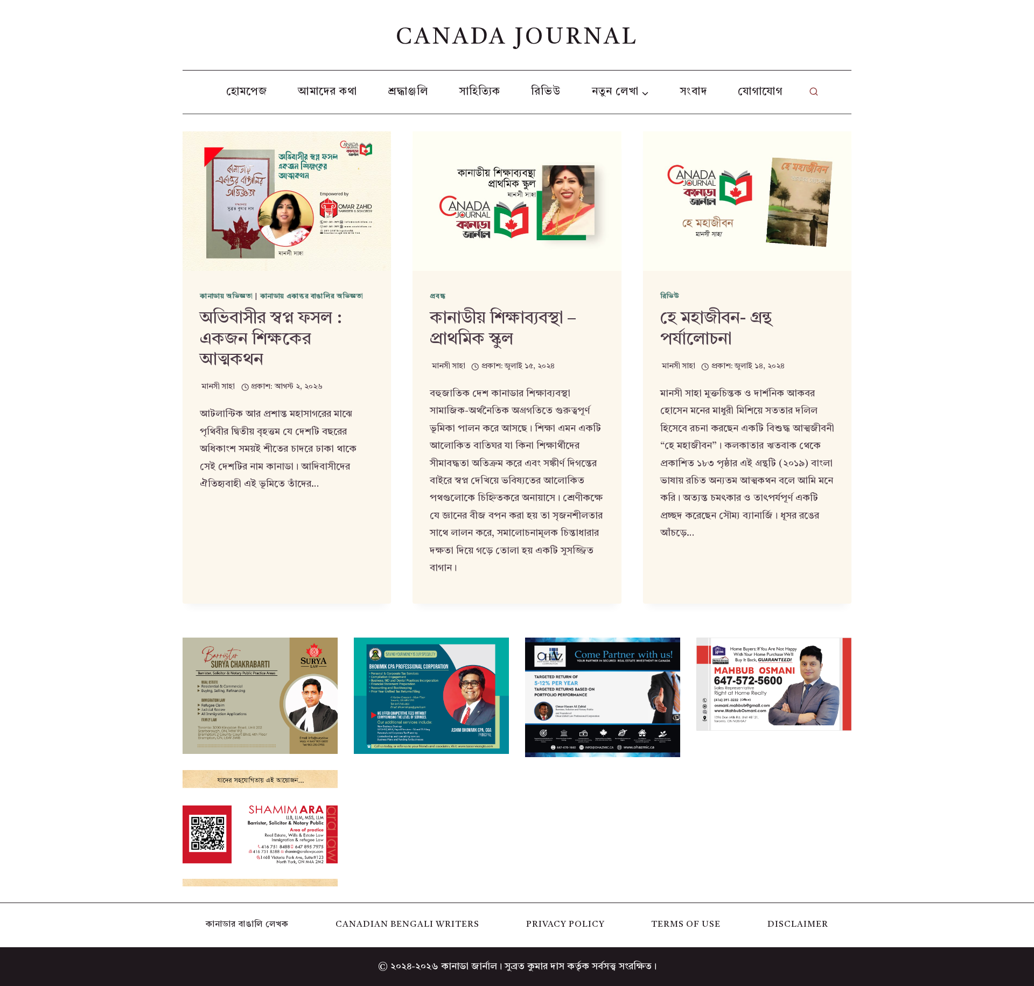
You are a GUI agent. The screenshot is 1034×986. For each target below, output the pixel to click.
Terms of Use (686, 924)
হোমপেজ (246, 92)
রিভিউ (546, 92)
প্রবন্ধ (437, 296)
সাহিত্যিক (479, 92)
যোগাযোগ (760, 92)
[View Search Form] (813, 92)
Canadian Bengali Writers (407, 924)
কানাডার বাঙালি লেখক (247, 924)
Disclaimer (797, 924)
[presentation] (287, 200)
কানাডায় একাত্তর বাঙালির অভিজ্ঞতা (312, 296)
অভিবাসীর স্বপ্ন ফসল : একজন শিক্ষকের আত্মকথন (271, 339)
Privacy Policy (565, 924)
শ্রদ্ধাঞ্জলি (408, 92)
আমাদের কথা (327, 92)
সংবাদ (693, 92)
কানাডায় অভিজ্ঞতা (226, 296)
